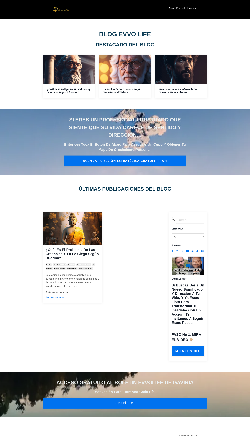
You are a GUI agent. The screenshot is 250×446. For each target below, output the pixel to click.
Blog (171, 8)
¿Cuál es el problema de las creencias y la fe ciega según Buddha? (72, 254)
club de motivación (60, 265)
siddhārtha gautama (85, 268)
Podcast (180, 8)
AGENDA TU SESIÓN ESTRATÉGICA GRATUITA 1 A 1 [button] (125, 161)
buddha (48, 265)
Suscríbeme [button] (125, 403)
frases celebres (59, 268)
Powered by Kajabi (188, 435)
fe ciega (49, 268)
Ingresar (191, 8)
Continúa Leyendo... (55, 297)
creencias (71, 265)
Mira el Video (188, 351)
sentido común (72, 268)
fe (93, 265)
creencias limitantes (83, 265)
